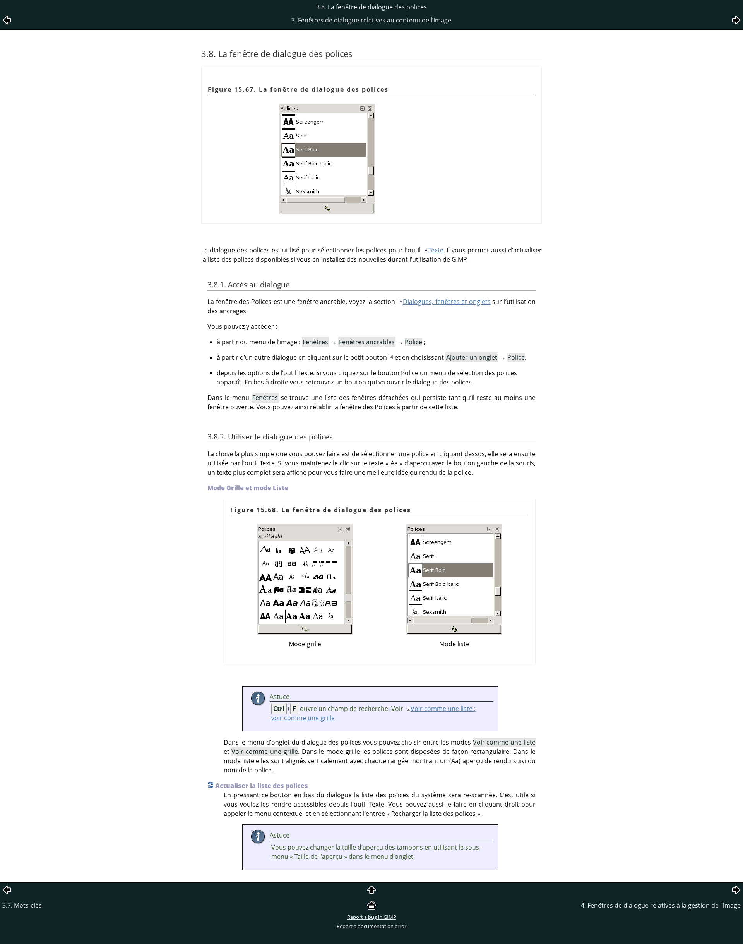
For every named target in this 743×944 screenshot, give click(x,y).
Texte (435, 250)
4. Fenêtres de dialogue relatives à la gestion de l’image (661, 905)
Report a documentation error (371, 926)
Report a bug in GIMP (371, 916)
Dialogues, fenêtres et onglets (447, 301)
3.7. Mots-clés (22, 905)
